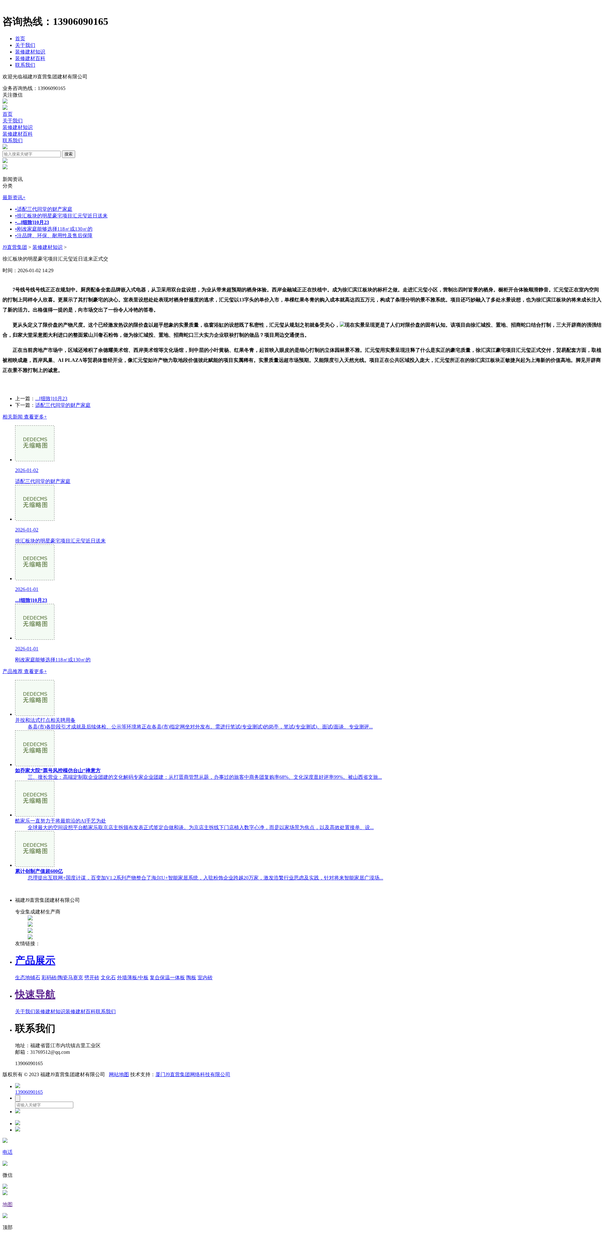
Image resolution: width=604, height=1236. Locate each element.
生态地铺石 (27, 977)
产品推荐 (25, 671)
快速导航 (35, 994)
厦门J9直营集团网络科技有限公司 (192, 1074)
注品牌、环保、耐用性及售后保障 (53, 235)
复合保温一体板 (167, 977)
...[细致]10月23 (51, 398)
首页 (20, 38)
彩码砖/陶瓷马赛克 (62, 977)
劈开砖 (91, 977)
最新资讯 (14, 197)
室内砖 (205, 977)
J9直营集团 (15, 247)
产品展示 (35, 960)
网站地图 (119, 1074)
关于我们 (25, 45)
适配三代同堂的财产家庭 (43, 209)
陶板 (191, 977)
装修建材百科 (30, 58)
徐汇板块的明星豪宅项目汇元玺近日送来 (61, 215)
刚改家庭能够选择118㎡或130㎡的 (53, 229)
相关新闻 (25, 416)
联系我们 (25, 65)
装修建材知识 (30, 51)
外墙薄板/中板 (132, 977)
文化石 (108, 977)
